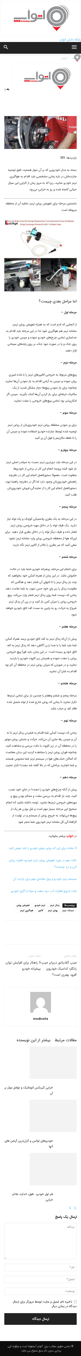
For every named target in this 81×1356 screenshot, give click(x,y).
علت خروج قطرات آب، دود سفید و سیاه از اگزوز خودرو (44, 891)
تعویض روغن (23, 905)
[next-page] (70, 1208)
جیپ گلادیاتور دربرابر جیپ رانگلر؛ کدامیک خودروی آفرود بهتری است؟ (59, 968)
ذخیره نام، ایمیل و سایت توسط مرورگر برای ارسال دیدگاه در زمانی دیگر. (45, 1304)
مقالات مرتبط (66, 1040)
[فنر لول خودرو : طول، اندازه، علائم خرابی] (40, 1169)
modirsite (40, 1019)
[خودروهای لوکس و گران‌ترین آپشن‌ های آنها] (40, 1116)
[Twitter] (18, 106)
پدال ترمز (55, 905)
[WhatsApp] (38, 106)
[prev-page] (75, 1208)
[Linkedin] (48, 106)
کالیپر (40, 910)
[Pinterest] (28, 106)
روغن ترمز (53, 910)
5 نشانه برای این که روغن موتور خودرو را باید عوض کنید (43, 848)
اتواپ (69, 836)
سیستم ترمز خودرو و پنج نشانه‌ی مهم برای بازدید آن (45, 879)
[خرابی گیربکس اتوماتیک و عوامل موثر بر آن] (40, 1062)
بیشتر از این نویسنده (33, 1040)
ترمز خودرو (40, 905)
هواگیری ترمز (26, 910)
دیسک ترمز (68, 910)
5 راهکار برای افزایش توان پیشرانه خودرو (23, 965)
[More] (58, 106)
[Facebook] (8, 106)
